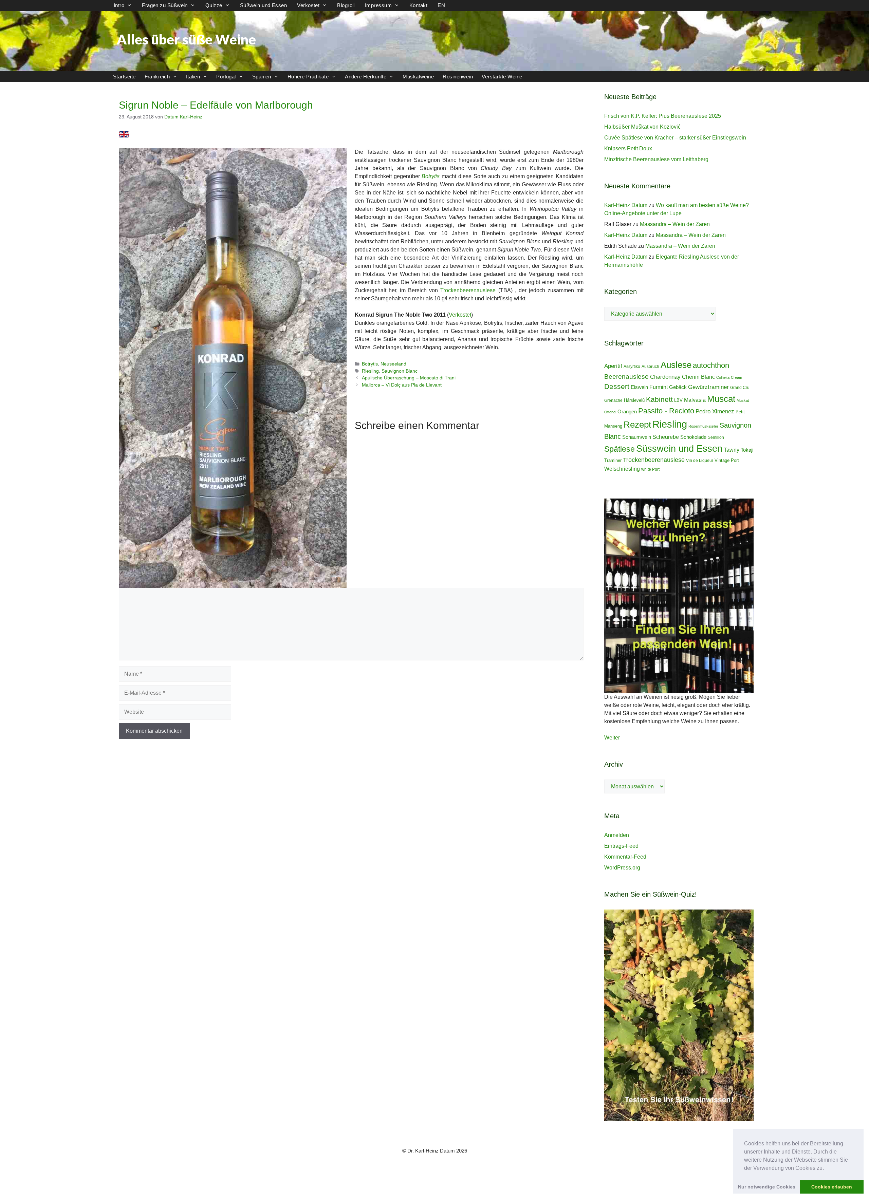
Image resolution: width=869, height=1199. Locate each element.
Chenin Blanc (698, 377)
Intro (119, 5)
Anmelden (616, 835)
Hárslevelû (634, 400)
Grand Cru (740, 387)
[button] (826, 1168)
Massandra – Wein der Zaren (675, 224)
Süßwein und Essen (263, 5)
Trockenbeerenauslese (468, 290)
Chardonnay (665, 377)
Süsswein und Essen (679, 448)
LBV (678, 400)
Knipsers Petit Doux (628, 148)
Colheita (722, 377)
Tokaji (747, 450)
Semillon (716, 437)
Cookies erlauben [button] (831, 1186)
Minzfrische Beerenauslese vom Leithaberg (656, 159)
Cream (736, 377)
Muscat (721, 399)
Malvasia (695, 400)
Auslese (676, 365)
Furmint (658, 387)
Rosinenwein (458, 76)
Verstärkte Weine (502, 76)
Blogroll (346, 5)
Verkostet (308, 5)
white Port (650, 469)
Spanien (261, 76)
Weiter (612, 738)
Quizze (213, 5)
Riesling (370, 371)
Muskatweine (418, 76)
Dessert (616, 386)
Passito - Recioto (666, 411)
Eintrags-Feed (621, 846)
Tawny (731, 450)
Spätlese (619, 449)
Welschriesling (622, 469)
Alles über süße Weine (186, 39)
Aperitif (613, 365)
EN (441, 5)
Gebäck (678, 387)
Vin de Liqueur (699, 460)
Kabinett (659, 399)
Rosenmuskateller (703, 426)
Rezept (637, 424)
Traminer (613, 460)
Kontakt (418, 5)
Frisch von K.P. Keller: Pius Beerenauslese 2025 (662, 116)
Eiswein (639, 387)
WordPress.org (622, 867)
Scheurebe (665, 437)
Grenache (613, 400)
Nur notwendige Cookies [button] (766, 1186)
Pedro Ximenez (715, 411)
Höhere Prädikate (308, 76)
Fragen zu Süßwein (165, 5)
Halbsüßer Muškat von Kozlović (642, 127)
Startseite (124, 76)
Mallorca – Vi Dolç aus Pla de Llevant (402, 385)
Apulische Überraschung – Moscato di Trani (409, 377)
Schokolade (693, 437)
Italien (193, 76)
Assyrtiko (632, 366)
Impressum (378, 5)
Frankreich (157, 76)
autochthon (711, 365)
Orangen (627, 411)
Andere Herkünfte (365, 76)
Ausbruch (650, 366)
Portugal (226, 76)
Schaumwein (636, 437)
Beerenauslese (626, 376)
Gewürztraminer (708, 386)
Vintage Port (727, 460)
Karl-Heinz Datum (625, 205)
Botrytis (370, 364)
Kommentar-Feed (625, 857)
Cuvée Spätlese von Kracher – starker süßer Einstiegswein (675, 137)
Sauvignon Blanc (400, 371)
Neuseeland (393, 364)
